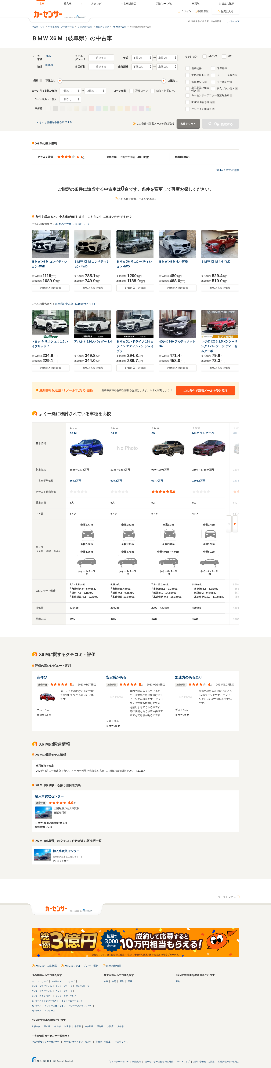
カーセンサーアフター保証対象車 (210, 95)
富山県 (47, 1026)
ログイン (186, 11)
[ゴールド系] (76, 108)
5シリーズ (56, 981)
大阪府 (110, 1026)
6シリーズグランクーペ (80, 1006)
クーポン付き (224, 81)
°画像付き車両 (201, 102)
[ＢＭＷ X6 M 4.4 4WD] (177, 244)
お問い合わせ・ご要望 (203, 1061)
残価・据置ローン (166, 90)
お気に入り (227, 11)
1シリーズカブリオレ (42, 986)
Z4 (33, 981)
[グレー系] (62, 108)
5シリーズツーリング (72, 1001)
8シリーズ (50, 1010)
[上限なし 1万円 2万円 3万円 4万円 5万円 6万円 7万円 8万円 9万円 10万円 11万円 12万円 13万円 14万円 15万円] (95, 91)
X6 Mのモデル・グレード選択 (81, 965)
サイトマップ (233, 21)
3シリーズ (43, 981)
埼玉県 (67, 1026)
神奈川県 (89, 1026)
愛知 (122, 981)
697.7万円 (157, 480)
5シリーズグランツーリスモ (45, 1001)
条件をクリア (188, 123)
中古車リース (121, 1041)
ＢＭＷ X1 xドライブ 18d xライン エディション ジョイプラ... (135, 346)
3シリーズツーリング (66, 996)
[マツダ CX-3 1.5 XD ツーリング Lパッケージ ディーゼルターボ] (220, 324)
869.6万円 (75, 480)
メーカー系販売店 (227, 75)
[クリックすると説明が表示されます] (40, 80)
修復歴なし (197, 81)
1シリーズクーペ (64, 986)
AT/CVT (212, 56)
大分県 (120, 1026)
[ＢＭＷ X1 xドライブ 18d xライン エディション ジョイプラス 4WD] (135, 324)
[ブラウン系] (112, 108)
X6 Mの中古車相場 (46, 965)
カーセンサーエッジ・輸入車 (77, 1041)
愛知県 (100, 1026)
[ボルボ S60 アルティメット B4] (177, 324)
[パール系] (69, 108)
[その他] (148, 108)
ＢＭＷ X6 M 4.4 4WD (173, 261)
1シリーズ (70, 981)
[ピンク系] (134, 108)
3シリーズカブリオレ (42, 991)
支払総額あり (199, 75)
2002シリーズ (82, 986)
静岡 (114, 981)
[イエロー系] (120, 108)
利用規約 (136, 1061)
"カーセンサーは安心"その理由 (158, 1061)
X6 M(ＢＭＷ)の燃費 (227, 170)
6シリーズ (36, 1006)
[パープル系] (141, 108)
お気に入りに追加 (50, 287)
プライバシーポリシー (118, 1061)
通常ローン (141, 90)
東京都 (57, 1026)
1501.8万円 (198, 480)
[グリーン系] (105, 108)
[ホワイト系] (48, 108)
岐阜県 (49, 64)
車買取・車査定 (103, 1041)
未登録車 (222, 68)
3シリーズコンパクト (42, 996)
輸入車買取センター (49, 796)
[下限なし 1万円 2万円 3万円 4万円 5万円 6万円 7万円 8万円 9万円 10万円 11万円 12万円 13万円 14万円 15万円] (70, 91)
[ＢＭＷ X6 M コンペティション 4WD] (50, 244)
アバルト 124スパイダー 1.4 (93, 341)
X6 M (48, 56)
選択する (101, 57)
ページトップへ (226, 897)
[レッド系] (91, 108)
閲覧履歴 (203, 11)
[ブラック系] (55, 108)
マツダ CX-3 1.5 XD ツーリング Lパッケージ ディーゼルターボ (219, 346)
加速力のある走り (188, 677)
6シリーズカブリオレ (55, 1006)
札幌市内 (36, 1026)
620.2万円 (116, 480)
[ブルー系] (98, 108)
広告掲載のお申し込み (228, 1061)
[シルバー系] (84, 108)
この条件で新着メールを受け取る (155, 123)
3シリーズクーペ (64, 991)
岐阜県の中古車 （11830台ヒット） (75, 303)
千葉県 (78, 1026)
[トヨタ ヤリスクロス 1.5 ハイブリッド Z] (50, 324)
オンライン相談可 (201, 108)
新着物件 (196, 68)
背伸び (42, 677)
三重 (130, 981)
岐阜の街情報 (114, 965)
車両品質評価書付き (200, 89)
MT (229, 56)
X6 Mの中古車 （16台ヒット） (72, 224)
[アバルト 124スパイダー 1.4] (93, 324)
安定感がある (116, 677)
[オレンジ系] (127, 108)
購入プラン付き (226, 88)
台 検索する (223, 123)
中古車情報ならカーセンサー (45, 1041)
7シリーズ (36, 1010)
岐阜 (106, 981)
